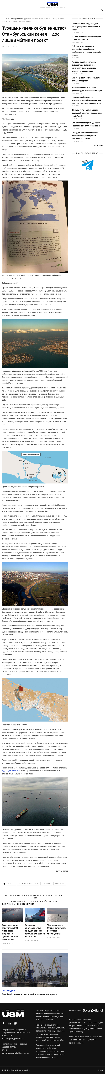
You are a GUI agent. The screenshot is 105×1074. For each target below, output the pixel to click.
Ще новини (98, 145)
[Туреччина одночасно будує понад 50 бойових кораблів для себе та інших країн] (35, 915)
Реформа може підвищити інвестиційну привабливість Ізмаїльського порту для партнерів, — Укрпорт (87, 50)
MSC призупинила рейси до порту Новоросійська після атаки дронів (86, 124)
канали (11, 883)
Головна (5, 18)
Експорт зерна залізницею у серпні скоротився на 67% (86, 37)
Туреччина (46, 883)
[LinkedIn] (9, 1023)
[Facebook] (3, 1023)
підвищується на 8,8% (11, 771)
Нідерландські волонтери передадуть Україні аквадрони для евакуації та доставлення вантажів (87, 100)
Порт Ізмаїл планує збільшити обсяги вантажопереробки (29, 994)
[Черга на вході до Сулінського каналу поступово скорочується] (57, 915)
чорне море (60, 883)
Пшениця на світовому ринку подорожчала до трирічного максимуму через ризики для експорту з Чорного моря (84, 66)
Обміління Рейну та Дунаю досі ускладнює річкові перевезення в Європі (86, 27)
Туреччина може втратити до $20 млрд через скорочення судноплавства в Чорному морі (10, 932)
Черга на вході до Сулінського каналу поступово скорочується (56, 929)
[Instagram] (15, 1023)
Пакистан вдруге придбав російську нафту (35, 901)
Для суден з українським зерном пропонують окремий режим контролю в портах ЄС (85, 136)
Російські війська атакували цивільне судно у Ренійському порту (87, 89)
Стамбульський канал (28, 883)
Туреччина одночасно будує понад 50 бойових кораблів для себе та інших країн (35, 931)
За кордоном (16, 18)
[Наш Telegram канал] (87, 165)
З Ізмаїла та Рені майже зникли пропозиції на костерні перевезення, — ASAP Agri (87, 113)
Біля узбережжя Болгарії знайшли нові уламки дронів (86, 79)
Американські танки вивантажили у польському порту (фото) (35, 897)
